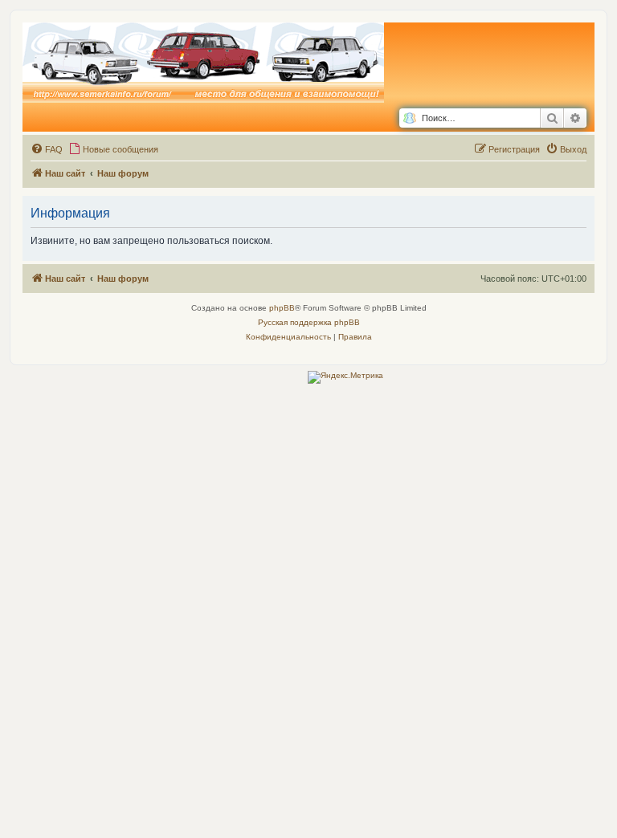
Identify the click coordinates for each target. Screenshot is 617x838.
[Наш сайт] (203, 63)
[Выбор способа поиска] (409, 118)
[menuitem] (47, 149)
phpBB (282, 307)
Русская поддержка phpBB (309, 322)
